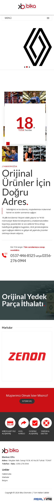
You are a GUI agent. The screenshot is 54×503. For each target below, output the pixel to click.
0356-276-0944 (22, 463)
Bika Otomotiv (25, 492)
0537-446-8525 (22, 255)
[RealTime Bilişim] (43, 498)
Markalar (5, 477)
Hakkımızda (6, 474)
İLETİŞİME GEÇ (27, 401)
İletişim (5, 480)
